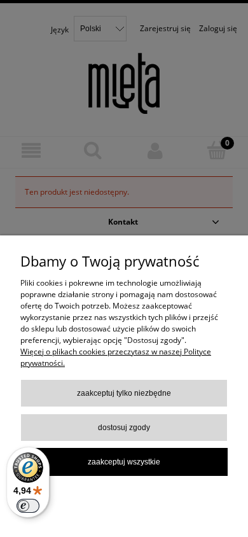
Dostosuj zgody (124, 427)
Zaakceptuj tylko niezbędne (124, 393)
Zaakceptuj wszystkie (124, 461)
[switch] (28, 506)
